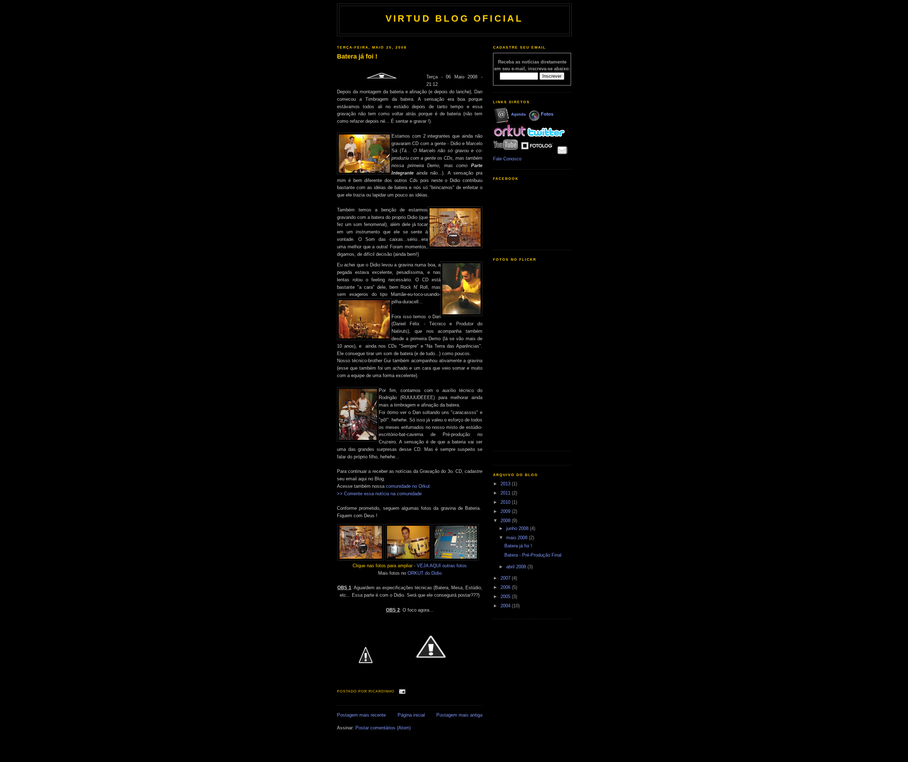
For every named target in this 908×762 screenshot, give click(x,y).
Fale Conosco (507, 158)
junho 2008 (518, 528)
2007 (506, 578)
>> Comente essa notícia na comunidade (379, 493)
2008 (506, 520)
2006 (506, 587)
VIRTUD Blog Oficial (455, 18)
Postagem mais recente (361, 715)
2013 (506, 483)
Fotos (547, 114)
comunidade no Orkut (408, 486)
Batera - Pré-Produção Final (532, 555)
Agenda (518, 114)
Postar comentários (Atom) (383, 727)
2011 (506, 493)
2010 (506, 502)
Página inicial (411, 715)
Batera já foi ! (357, 56)
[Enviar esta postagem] (401, 692)
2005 (506, 596)
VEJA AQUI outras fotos (442, 565)
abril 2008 (516, 566)
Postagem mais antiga (459, 715)
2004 (506, 605)
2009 (506, 511)
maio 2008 (517, 537)
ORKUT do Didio (425, 573)
